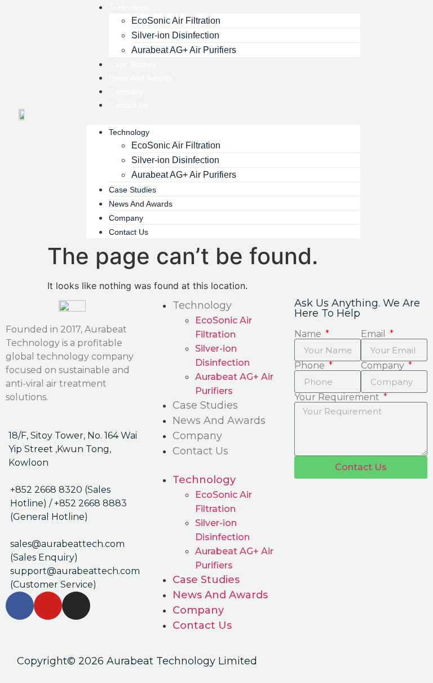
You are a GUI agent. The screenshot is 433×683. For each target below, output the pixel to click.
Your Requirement (338, 397)
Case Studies (205, 405)
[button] (223, 118)
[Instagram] (76, 606)
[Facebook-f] (20, 606)
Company (197, 436)
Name (309, 334)
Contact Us (128, 105)
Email (374, 334)
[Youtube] (48, 606)
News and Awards (219, 420)
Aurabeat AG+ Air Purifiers (183, 50)
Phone (310, 365)
